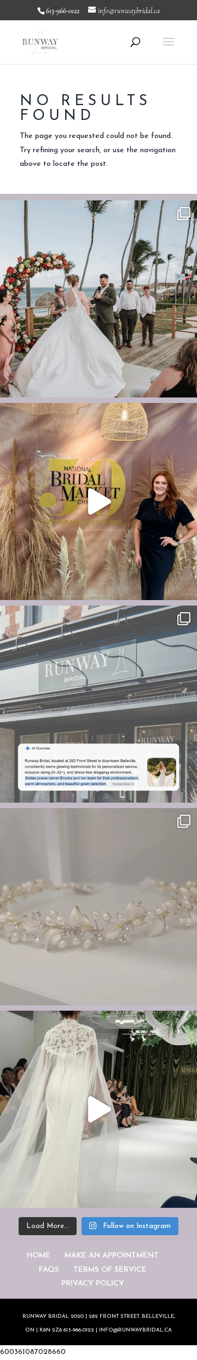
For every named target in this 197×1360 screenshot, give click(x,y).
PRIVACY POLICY (92, 1284)
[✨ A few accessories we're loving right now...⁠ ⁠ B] (98, 906)
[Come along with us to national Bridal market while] (98, 501)
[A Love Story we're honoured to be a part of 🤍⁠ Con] (98, 298)
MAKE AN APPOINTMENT (112, 1256)
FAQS (49, 1270)
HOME (38, 1256)
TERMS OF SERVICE (110, 1270)
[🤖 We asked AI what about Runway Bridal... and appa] (98, 704)
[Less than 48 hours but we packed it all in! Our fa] (98, 1109)
